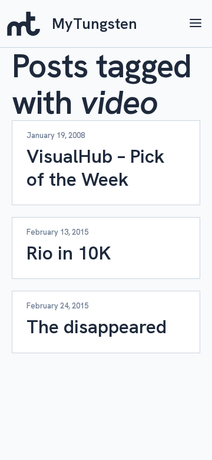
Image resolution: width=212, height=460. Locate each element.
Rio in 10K (68, 253)
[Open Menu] (195, 24)
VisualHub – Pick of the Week (95, 167)
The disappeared (96, 326)
